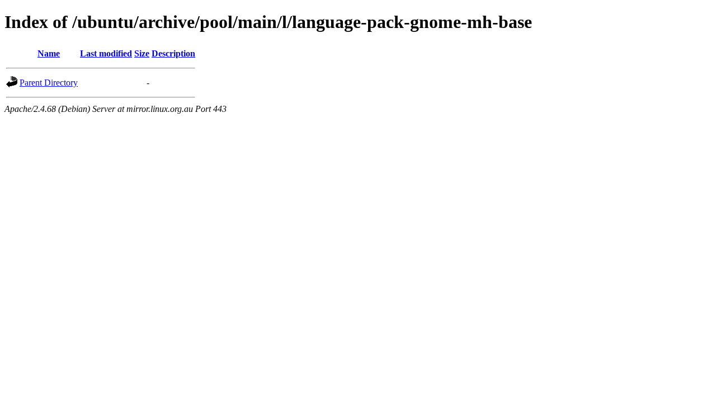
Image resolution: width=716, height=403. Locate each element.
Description (173, 53)
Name (48, 53)
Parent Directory (49, 82)
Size (141, 53)
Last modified (106, 53)
